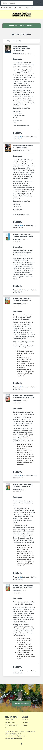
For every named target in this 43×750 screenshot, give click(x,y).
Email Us (19, 8)
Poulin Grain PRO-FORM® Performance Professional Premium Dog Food (22, 48)
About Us (25, 719)
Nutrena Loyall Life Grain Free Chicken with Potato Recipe (23, 485)
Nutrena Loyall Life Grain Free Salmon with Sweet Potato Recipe (24, 396)
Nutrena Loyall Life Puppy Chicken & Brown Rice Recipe (22, 299)
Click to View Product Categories (21, 26)
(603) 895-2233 (7, 8)
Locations (26, 722)
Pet (14, 41)
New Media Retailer (16, 738)
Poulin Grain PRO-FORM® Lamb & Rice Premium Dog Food (23, 146)
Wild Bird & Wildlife (11, 725)
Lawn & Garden (10, 719)
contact (20, 137)
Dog (19, 41)
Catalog (7, 41)
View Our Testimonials (21, 703)
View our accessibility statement (15, 736)
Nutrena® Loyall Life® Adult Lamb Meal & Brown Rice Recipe (23, 235)
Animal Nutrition (10, 722)
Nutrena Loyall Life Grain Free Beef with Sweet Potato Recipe (23, 586)
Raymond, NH (29, 8)
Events (25, 725)
